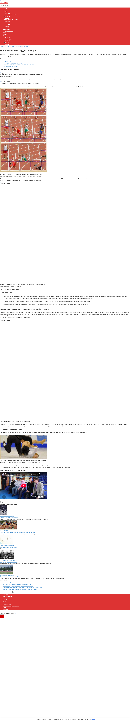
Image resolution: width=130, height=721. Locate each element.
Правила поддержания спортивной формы (11, 577)
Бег (6, 11)
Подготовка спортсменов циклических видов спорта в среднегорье (17, 532)
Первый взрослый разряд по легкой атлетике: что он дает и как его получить (22, 587)
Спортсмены (6, 32)
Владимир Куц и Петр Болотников (8, 562)
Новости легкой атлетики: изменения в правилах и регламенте (19, 582)
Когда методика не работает (10, 66)
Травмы (5, 34)
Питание (7, 40)
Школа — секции (7, 36)
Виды (4, 10)
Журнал (5, 599)
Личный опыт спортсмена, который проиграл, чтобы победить (19, 64)
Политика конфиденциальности (11, 606)
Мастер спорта (11, 23)
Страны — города (9, 31)
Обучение (7, 37)
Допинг (4, 601)
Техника (7, 27)
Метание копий (12, 14)
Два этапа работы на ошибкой (13, 63)
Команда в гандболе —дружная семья (9, 517)
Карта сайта (6, 594)
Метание (7, 13)
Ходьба (7, 18)
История (5, 8)
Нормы (7, 26)
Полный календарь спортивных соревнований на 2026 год (18, 586)
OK (93, 719)
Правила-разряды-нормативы (10, 19)
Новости (5, 598)
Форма (7, 42)
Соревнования (6, 29)
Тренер (7, 44)
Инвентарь (8, 39)
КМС (9, 24)
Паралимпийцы (7, 604)
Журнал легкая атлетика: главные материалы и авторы (17, 584)
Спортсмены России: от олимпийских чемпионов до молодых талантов (21, 589)
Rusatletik (4, 2)
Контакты (5, 609)
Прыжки (7, 16)
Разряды (7, 21)
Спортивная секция (7, 596)
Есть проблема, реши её (9, 61)
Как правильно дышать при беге (8, 547)
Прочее (4, 602)
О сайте (4, 607)
